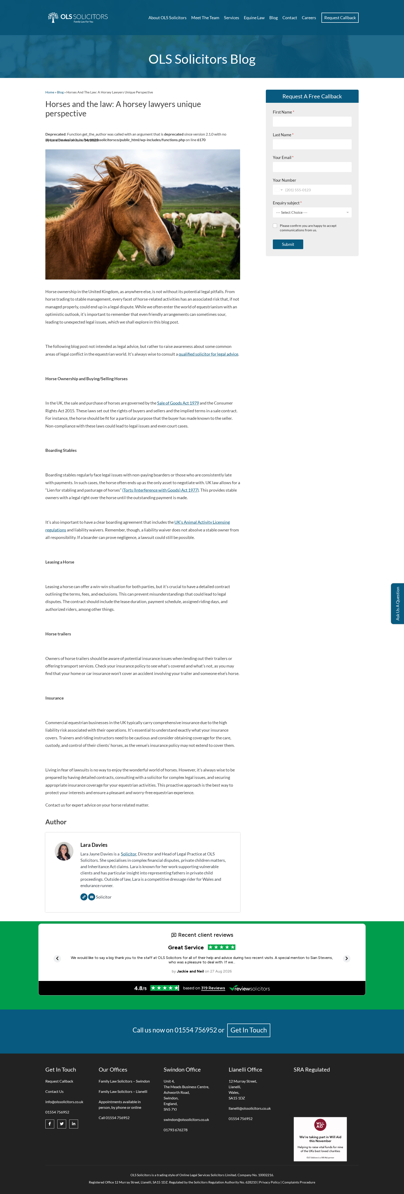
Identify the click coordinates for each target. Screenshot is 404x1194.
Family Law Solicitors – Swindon (124, 1081)
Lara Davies (94, 845)
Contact (289, 17)
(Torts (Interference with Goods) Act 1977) (160, 490)
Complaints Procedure (298, 1182)
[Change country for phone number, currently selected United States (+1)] (278, 190)
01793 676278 (176, 1130)
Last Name (283, 135)
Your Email (283, 157)
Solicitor (128, 853)
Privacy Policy (269, 1182)
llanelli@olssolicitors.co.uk (250, 1108)
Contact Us (54, 1091)
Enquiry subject (287, 203)
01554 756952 (196, 1030)
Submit (288, 244)
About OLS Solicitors (167, 17)
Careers (309, 17)
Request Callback (340, 17)
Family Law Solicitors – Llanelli (123, 1091)
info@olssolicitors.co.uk (64, 1101)
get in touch (249, 1030)
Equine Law (254, 17)
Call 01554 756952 (114, 1117)
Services (231, 17)
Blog (273, 17)
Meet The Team (205, 17)
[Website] (83, 896)
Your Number (284, 180)
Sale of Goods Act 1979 (178, 402)
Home (49, 92)
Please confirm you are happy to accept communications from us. (308, 228)
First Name (283, 112)
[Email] (91, 896)
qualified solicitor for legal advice (208, 354)
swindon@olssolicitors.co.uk (186, 1119)
